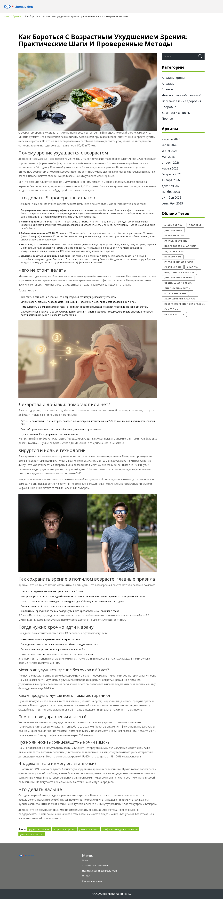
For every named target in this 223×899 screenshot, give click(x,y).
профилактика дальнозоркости (120, 829)
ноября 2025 (171, 192)
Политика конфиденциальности (100, 870)
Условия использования (95, 865)
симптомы (171, 309)
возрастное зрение (64, 829)
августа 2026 (171, 139)
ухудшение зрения (39, 829)
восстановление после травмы (184, 304)
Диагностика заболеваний (181, 95)
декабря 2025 (171, 186)
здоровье (195, 225)
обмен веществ (174, 314)
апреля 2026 (171, 162)
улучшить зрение (88, 829)
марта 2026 (170, 168)
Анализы (168, 83)
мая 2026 (168, 157)
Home (5, 16)
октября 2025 (171, 197)
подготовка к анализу (179, 272)
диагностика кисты (176, 113)
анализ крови (173, 225)
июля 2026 (169, 145)
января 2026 (171, 180)
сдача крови (172, 267)
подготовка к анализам (180, 246)
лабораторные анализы (180, 298)
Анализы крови (173, 78)
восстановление (175, 293)
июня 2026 (169, 151)
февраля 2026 (171, 174)
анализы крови (174, 235)
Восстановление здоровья (181, 101)
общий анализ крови (178, 282)
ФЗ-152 (86, 875)
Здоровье (169, 107)
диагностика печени (178, 277)
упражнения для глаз (32, 834)
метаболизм (172, 256)
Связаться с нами (92, 881)
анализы (193, 267)
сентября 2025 (172, 203)
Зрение (17, 16)
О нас (85, 860)
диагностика (173, 230)
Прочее (167, 118)
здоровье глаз (174, 251)
